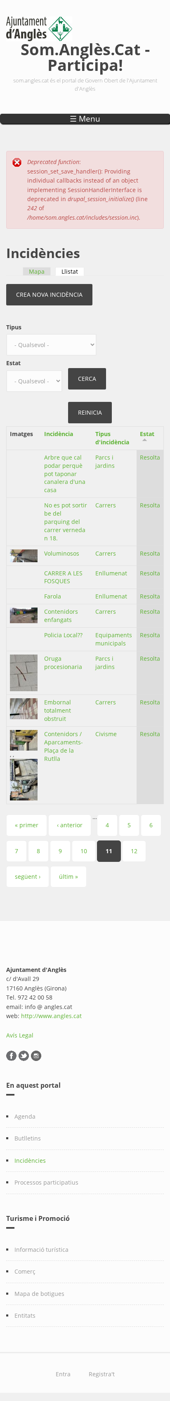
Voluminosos (61, 553)
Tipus (13, 327)
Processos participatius (46, 1182)
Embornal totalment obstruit (57, 710)
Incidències (30, 1160)
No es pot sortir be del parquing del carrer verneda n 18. (65, 521)
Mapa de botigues (39, 1294)
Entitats (24, 1315)
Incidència (58, 434)
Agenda (24, 1116)
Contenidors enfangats (61, 616)
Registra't (102, 1374)
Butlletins (27, 1138)
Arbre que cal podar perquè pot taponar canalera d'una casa (64, 473)
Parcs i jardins (105, 461)
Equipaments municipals (113, 639)
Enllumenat (111, 573)
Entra (63, 1374)
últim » (68, 876)
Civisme (106, 734)
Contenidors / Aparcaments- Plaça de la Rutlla (63, 746)
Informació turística (41, 1249)
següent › (27, 876)
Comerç (24, 1271)
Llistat (72, 271)
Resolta (150, 457)
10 (83, 851)
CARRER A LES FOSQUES (63, 577)
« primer (26, 825)
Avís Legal (19, 1035)
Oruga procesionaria (63, 663)
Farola (52, 596)
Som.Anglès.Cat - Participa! (85, 55)
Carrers (105, 505)
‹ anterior (70, 825)
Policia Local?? (63, 635)
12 (134, 851)
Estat (13, 363)
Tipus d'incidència (112, 438)
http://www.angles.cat (51, 1016)
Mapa (37, 271)
